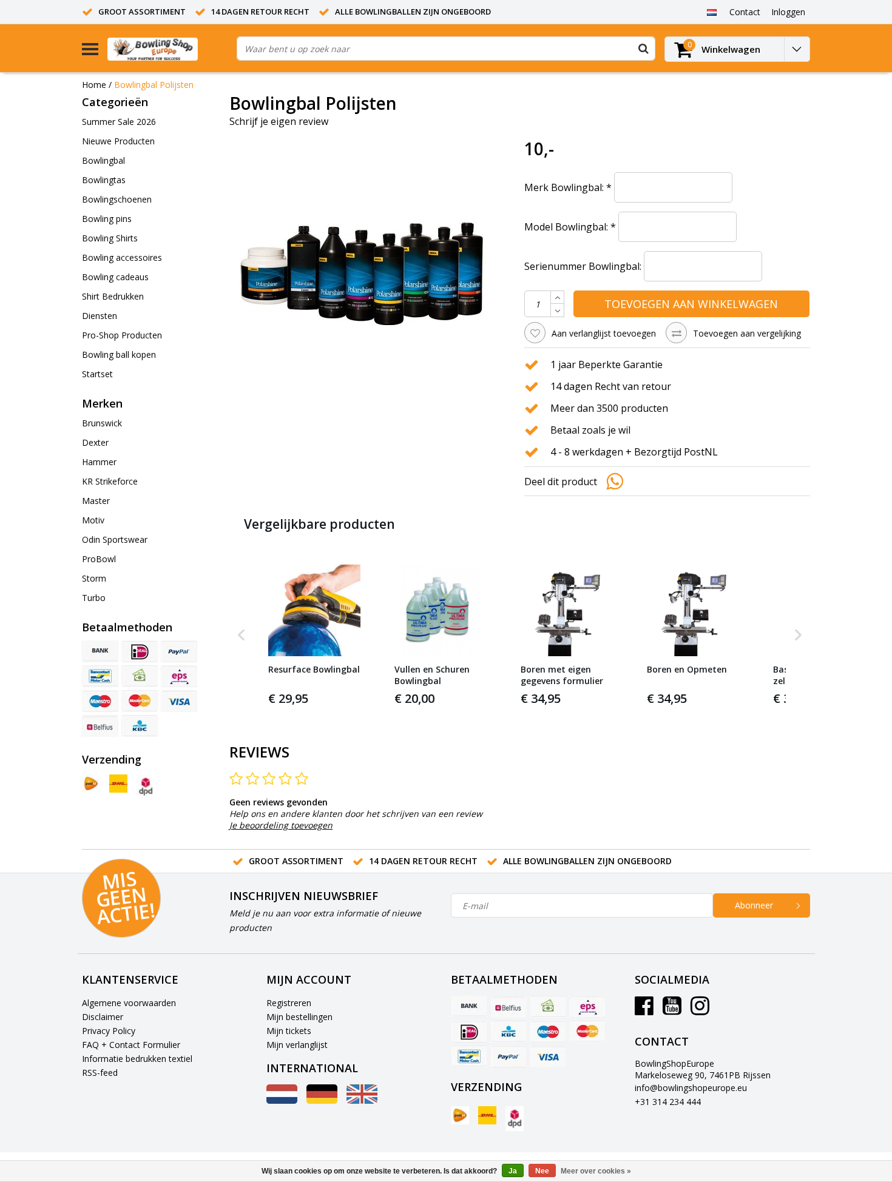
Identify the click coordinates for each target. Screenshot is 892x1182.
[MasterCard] (139, 701)
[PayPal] (179, 651)
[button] (241, 635)
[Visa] (179, 701)
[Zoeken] (643, 48)
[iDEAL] (139, 651)
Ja (513, 1171)
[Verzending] (91, 783)
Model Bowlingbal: (570, 226)
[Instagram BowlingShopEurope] (700, 1010)
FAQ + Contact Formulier (131, 1044)
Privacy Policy (108, 1030)
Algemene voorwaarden (129, 1003)
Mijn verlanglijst (297, 1044)
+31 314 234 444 (668, 1101)
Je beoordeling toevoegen (281, 825)
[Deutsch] (321, 1100)
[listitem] (314, 635)
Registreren (288, 1003)
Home (94, 84)
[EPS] (179, 676)
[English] (361, 1100)
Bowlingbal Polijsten (154, 84)
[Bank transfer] (100, 651)
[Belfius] (100, 726)
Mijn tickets (288, 1030)
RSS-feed (100, 1072)
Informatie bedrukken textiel (137, 1058)
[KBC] (139, 726)
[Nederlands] (711, 11)
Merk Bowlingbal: (568, 187)
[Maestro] (100, 701)
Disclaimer (102, 1016)
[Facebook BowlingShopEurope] (644, 1010)
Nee (542, 1171)
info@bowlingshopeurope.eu (691, 1087)
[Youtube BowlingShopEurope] (672, 1010)
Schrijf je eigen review (278, 121)
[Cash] (139, 676)
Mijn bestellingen (299, 1016)
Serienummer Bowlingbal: (582, 266)
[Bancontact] (100, 676)
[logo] (167, 49)
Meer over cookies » (596, 1171)
